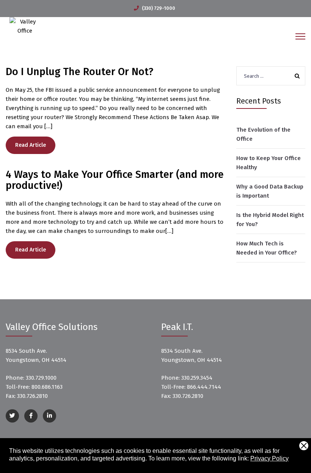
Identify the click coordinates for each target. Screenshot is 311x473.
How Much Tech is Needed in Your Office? (266, 248)
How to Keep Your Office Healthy (268, 163)
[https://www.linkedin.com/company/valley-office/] (49, 416)
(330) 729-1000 (158, 8)
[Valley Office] (24, 25)
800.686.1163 (47, 386)
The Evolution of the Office (263, 134)
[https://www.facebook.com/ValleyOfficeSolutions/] (31, 416)
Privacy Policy (269, 458)
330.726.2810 (32, 396)
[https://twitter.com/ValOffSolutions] (12, 416)
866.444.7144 (204, 386)
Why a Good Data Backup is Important (269, 191)
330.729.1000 (41, 377)
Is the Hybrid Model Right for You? (270, 220)
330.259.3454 (196, 377)
